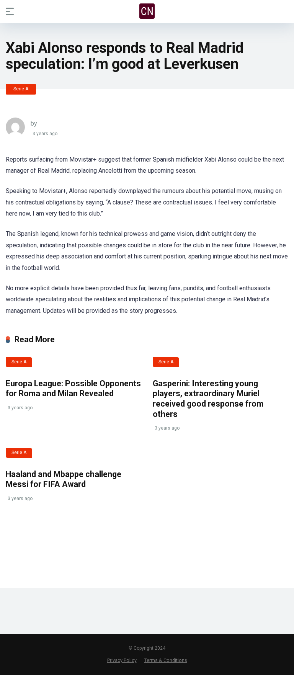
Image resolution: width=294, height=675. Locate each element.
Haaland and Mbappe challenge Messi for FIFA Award (63, 479)
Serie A (20, 89)
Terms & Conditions (165, 660)
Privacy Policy (122, 660)
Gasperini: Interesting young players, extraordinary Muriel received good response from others (208, 399)
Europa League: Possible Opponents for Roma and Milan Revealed (73, 389)
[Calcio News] (147, 11)
